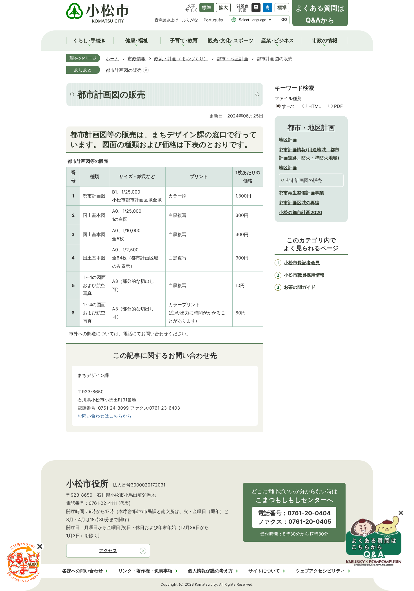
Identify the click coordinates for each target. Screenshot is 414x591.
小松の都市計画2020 (300, 212)
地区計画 (288, 140)
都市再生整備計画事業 (301, 192)
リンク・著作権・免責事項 (145, 571)
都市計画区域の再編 (299, 202)
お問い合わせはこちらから (104, 416)
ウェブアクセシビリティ (320, 571)
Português (213, 19)
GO (284, 19)
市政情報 (137, 58)
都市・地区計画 (232, 58)
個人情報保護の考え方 (210, 571)
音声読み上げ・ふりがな (176, 19)
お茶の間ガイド (299, 287)
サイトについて (264, 571)
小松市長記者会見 (302, 262)
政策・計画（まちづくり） (181, 58)
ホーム (112, 58)
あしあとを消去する (146, 70)
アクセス (108, 550)
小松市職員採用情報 (304, 275)
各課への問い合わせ (82, 571)
